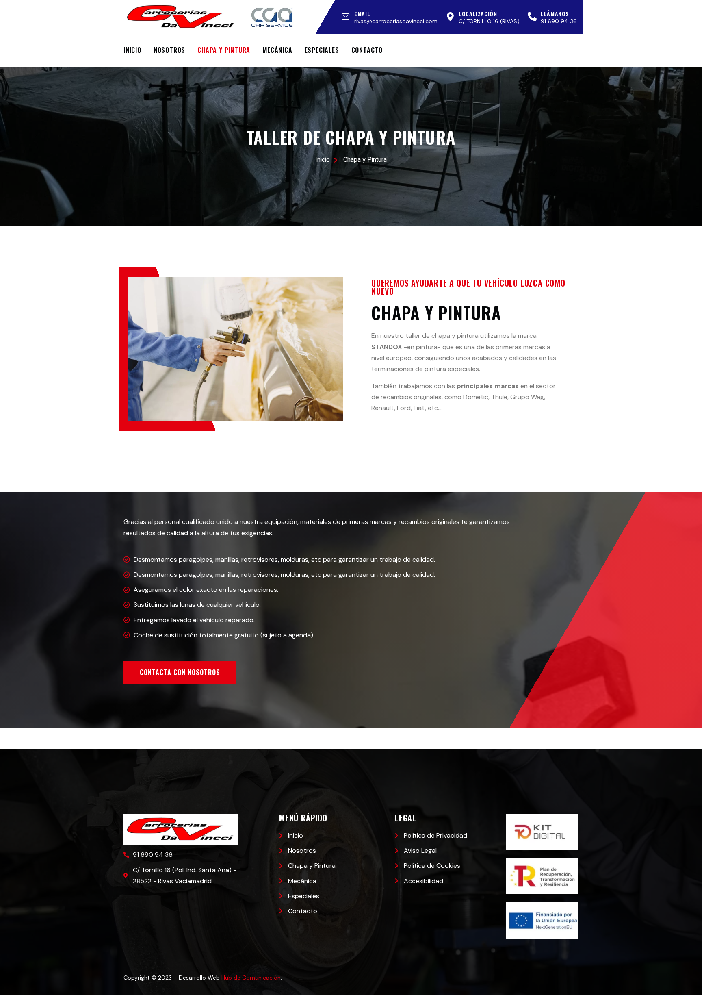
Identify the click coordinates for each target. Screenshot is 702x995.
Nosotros (169, 50)
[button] (180, 672)
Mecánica (277, 50)
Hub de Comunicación (251, 977)
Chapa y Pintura (223, 50)
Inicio (132, 50)
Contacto (367, 50)
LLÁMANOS (555, 13)
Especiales (322, 50)
